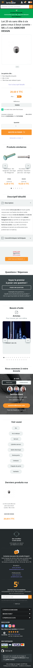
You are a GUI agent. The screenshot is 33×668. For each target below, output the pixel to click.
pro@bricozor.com (16, 577)
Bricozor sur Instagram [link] (13, 626)
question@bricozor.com (16, 405)
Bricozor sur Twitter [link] (6, 626)
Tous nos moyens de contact (16, 410)
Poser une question (16, 287)
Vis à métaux (16, 433)
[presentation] (5, 166)
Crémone (16, 460)
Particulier (9, 382)
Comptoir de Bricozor (18, 658)
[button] (11, 188)
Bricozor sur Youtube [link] (10, 626)
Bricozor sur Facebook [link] (2, 626)
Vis (16, 428)
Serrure (16, 439)
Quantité (16, 122)
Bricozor (11, 2)
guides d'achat (10, 659)
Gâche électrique (16, 450)
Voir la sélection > (16, 16)
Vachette (16, 471)
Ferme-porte (16, 455)
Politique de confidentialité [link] (11, 666)
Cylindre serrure (16, 444)
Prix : (12, 96)
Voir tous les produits (15, 259)
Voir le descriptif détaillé (17, 85)
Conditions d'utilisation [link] (25, 666)
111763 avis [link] (16, 634)
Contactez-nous (8, 556)
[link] (25, 2)
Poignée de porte (16, 466)
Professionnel (24, 382)
